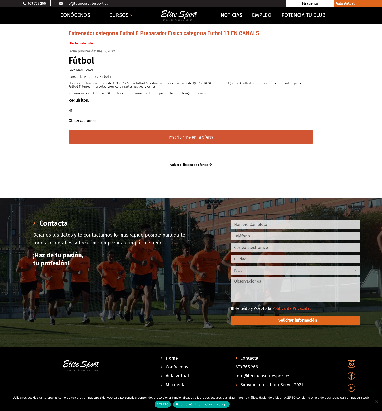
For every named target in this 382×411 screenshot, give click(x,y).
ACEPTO (163, 404)
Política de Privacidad (292, 308)
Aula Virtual (345, 3)
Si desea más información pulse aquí (201, 404)
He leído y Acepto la (273, 308)
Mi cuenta (310, 3)
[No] (376, 401)
